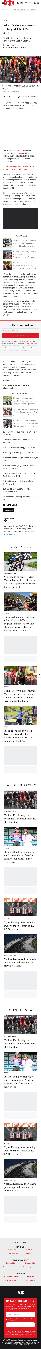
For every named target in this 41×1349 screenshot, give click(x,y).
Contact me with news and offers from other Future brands (21, 1319)
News (24, 47)
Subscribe (28, 3)
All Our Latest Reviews (11, 1276)
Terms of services (27, 341)
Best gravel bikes (30, 1263)
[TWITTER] (6, 520)
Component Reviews (11, 1280)
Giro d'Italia (28, 1250)
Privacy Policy (28, 1332)
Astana (21, 153)
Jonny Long (10, 45)
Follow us (23, 96)
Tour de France (12, 1250)
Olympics (28, 1253)
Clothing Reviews (30, 1280)
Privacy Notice (28, 343)
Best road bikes (11, 1263)
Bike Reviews (30, 1276)
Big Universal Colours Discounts (25, 10)
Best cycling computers (30, 1267)
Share (8, 96)
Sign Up (20, 1325)
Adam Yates (8, 510)
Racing (5, 20)
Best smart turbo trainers (10, 1267)
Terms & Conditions (18, 1334)
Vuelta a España (13, 1253)
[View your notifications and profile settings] (18, 3)
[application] (20, 217)
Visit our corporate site (30, 1341)
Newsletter (34, 96)
